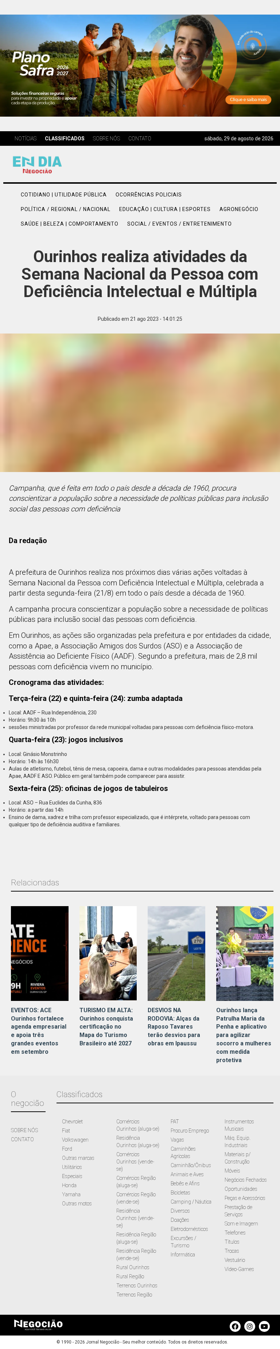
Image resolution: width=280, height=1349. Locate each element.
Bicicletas (180, 1193)
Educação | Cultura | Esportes (165, 209)
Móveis (232, 1171)
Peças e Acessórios (245, 1198)
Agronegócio (238, 209)
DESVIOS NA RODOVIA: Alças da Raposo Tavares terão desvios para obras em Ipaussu (174, 1027)
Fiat (66, 1131)
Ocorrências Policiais (149, 195)
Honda (69, 1185)
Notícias (25, 138)
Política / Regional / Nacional (65, 209)
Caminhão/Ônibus (191, 1165)
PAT (175, 1121)
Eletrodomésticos (189, 1229)
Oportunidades (241, 1189)
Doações (180, 1220)
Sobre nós (106, 138)
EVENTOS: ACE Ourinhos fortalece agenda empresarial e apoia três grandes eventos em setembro (38, 1031)
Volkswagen (75, 1140)
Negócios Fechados (246, 1180)
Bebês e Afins (185, 1183)
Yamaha (71, 1194)
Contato (139, 138)
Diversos (180, 1211)
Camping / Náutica (191, 1202)
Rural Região (130, 1276)
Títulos (232, 1242)
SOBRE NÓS (24, 1130)
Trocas (232, 1251)
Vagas (177, 1140)
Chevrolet (72, 1121)
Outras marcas (78, 1158)
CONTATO (22, 1139)
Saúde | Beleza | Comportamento (69, 224)
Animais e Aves (187, 1174)
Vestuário (235, 1260)
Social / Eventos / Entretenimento (179, 224)
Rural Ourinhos (132, 1267)
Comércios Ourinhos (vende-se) (135, 1161)
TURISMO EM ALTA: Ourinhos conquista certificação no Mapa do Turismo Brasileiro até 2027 (106, 1027)
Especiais (72, 1176)
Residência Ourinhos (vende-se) (135, 1218)
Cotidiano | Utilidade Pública (64, 195)
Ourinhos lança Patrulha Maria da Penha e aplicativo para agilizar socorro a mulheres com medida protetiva (243, 1035)
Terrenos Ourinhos (137, 1285)
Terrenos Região (134, 1295)
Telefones (235, 1233)
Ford (67, 1149)
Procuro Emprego (190, 1131)
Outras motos (77, 1203)
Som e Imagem (241, 1224)
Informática (183, 1255)
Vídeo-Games (239, 1269)
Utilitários (72, 1167)
